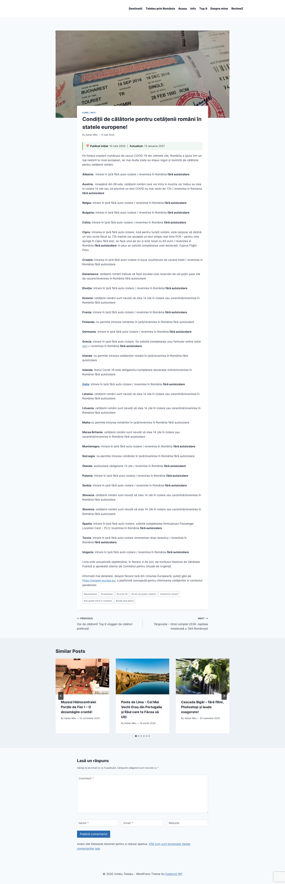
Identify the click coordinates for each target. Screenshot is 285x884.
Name (84, 823)
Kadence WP (173, 874)
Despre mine (219, 8)
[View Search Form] (43, 9)
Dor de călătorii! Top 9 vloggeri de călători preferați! (104, 623)
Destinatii (135, 8)
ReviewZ (237, 8)
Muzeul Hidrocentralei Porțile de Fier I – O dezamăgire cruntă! (78, 707)
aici (84, 346)
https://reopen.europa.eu (98, 580)
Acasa (182, 8)
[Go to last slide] (60, 696)
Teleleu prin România (160, 8)
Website (174, 823)
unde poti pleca (125, 600)
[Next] (224, 696)
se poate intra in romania (98, 600)
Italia (85, 384)
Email (128, 823)
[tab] (136, 736)
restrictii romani (169, 594)
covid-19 (122, 594)
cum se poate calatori (143, 594)
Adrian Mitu (92, 134)
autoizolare (90, 594)
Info (193, 8)
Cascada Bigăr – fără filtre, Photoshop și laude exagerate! (202, 707)
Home (85, 112)
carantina (107, 594)
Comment (86, 778)
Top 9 (203, 8)
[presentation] (82, 676)
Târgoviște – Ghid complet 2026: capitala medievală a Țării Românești (181, 623)
